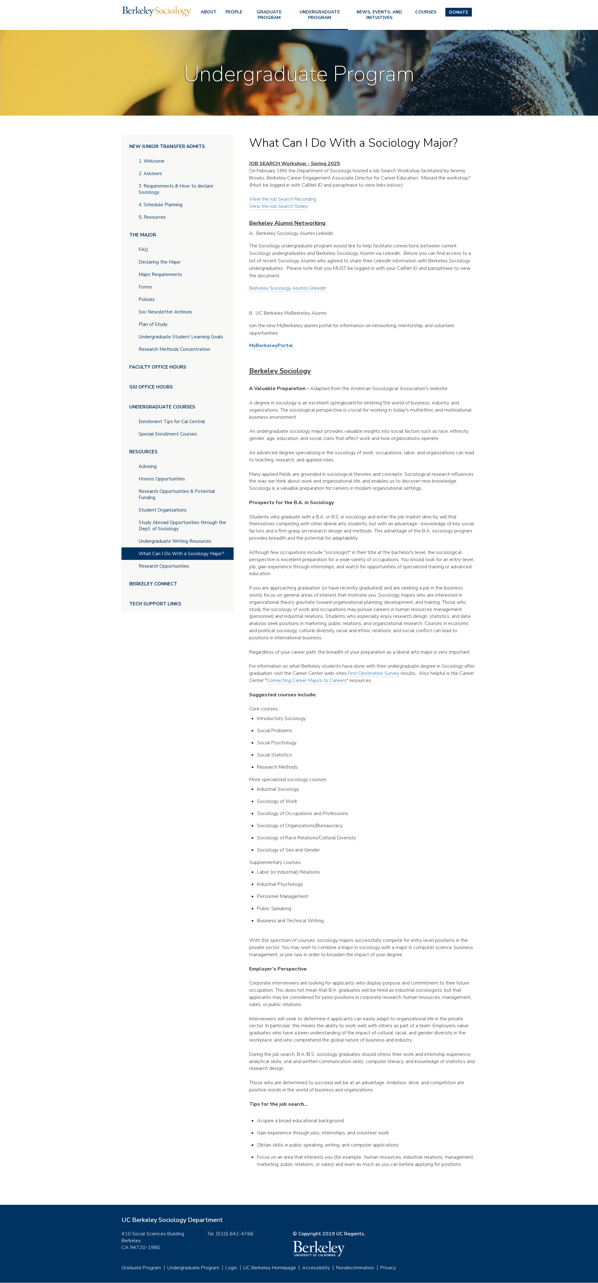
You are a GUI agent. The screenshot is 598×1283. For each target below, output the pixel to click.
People (233, 12)
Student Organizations (163, 510)
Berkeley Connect (153, 584)
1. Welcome (151, 161)
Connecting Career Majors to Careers (307, 680)
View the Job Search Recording (283, 199)
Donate (458, 12)
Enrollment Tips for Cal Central (172, 421)
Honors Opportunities (162, 479)
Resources (143, 452)
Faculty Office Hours (157, 367)
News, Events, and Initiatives (379, 15)
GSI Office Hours (151, 387)
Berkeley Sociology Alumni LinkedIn (287, 288)
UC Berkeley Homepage (269, 1267)
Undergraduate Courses (162, 407)
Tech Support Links (155, 604)
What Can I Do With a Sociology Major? (181, 554)
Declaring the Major (160, 262)
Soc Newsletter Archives (165, 312)
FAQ (143, 249)
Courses (425, 12)
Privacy (388, 1267)
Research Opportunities (164, 566)
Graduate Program (269, 15)
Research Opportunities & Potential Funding (177, 494)
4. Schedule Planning (161, 205)
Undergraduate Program (320, 15)
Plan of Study (153, 324)
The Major (142, 235)
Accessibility (316, 1267)
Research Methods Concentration (174, 349)
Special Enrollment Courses (168, 434)
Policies (147, 299)
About (209, 12)
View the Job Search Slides (278, 206)
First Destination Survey (373, 673)
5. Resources (152, 217)
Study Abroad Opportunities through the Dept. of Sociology (182, 525)
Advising (148, 466)
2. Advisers (150, 173)
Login (231, 1267)
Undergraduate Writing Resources (175, 541)
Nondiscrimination (355, 1267)
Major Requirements (160, 274)
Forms (145, 287)
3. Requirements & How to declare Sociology (176, 189)
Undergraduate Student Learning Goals (181, 337)
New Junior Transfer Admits (167, 146)
